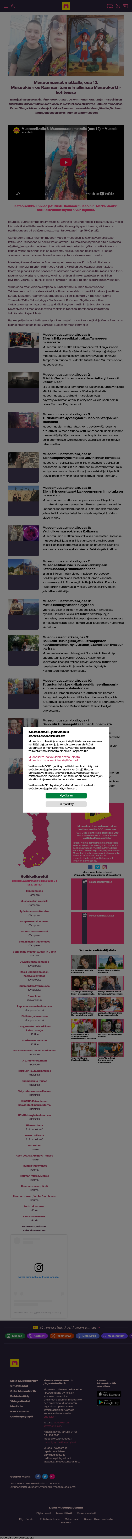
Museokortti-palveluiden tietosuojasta (54, 756)
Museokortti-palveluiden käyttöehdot (53, 760)
